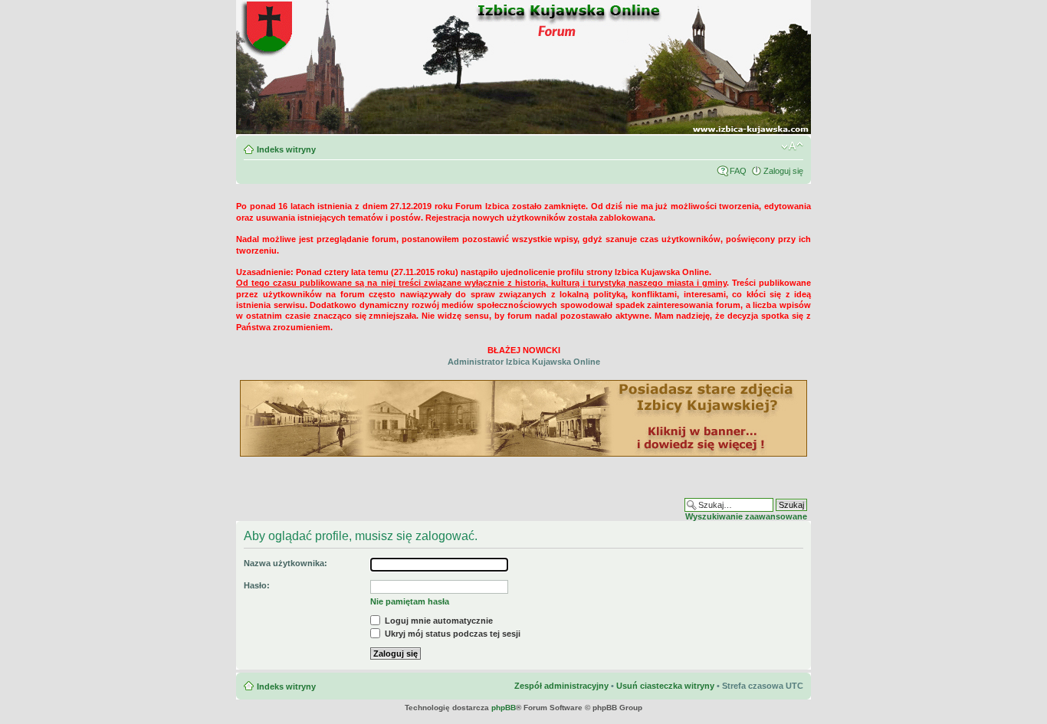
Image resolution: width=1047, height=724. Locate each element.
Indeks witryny (286, 149)
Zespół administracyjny (561, 685)
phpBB (503, 707)
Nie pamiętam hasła (409, 601)
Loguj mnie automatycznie (437, 620)
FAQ (738, 170)
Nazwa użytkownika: (285, 563)
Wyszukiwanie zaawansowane (746, 516)
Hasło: (257, 585)
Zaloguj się (783, 170)
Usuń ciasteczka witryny (665, 685)
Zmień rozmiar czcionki (792, 146)
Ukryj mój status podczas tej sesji (451, 633)
